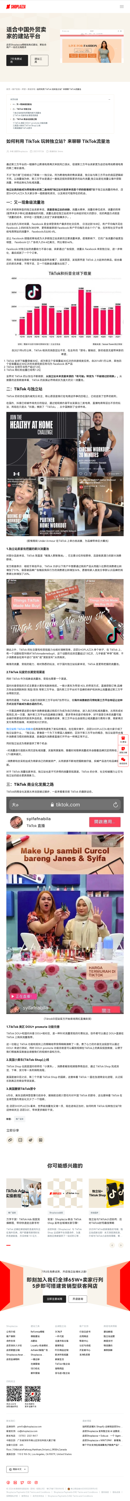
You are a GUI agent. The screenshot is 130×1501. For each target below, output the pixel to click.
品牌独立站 (60, 1326)
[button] (8, 1245)
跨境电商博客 (110, 1326)
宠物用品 (59, 1368)
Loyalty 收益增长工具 (40, 1346)
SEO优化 (35, 1368)
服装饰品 (59, 1345)
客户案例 (10, 1336)
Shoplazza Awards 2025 (16, 1355)
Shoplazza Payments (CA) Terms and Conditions (28, 1492)
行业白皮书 (85, 1331)
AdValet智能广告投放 (40, 1351)
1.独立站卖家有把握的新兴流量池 (27, 113)
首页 (8, 89)
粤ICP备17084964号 (55, 1489)
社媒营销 (35, 1364)
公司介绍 (10, 1331)
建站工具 (35, 1326)
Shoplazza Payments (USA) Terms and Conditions (70, 1496)
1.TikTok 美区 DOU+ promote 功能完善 (30, 123)
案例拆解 (108, 1350)
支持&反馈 (84, 1354)
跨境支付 (108, 1341)
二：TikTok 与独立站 (22, 109)
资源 (24, 89)
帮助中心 (83, 1341)
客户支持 (16, 89)
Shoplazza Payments (36, 1355)
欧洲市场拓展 (61, 1354)
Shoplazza (11, 1326)
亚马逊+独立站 (62, 1373)
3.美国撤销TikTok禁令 (22, 128)
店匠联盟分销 (13, 1350)
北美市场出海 (61, 1341)
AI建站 (34, 1341)
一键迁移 (35, 1359)
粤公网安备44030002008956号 (84, 1489)
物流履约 (108, 1345)
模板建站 (35, 1336)
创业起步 (94, 1213)
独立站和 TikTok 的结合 (19, 729)
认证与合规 (85, 1345)
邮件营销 (35, 1373)
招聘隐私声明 (12, 1496)
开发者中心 (85, 1350)
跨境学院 (31, 89)
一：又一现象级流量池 (22, 104)
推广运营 (19, 1119)
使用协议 (25, 1496)
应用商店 (83, 1336)
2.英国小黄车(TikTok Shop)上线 (26, 126)
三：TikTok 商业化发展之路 (25, 119)
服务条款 (105, 1492)
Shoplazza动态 (56, 1213)
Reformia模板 (37, 1331)
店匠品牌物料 (13, 1359)
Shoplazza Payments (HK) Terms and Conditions (76, 1492)
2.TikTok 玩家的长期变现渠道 (25, 115)
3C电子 (58, 1331)
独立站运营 (109, 1336)
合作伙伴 (10, 1341)
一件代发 (59, 1336)
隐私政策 (116, 1492)
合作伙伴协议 (38, 1496)
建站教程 (108, 1331)
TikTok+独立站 (62, 1364)
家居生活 (59, 1359)
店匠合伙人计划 (14, 1345)
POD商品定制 (61, 1350)
